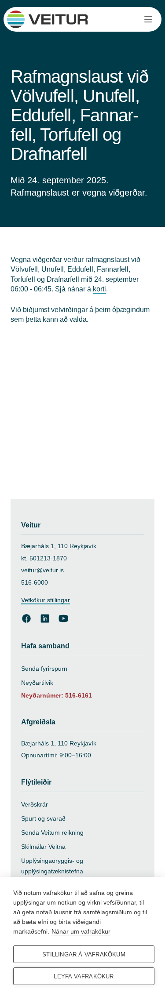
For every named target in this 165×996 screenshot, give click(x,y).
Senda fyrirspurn (44, 668)
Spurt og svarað (43, 818)
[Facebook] (26, 618)
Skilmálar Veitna (43, 846)
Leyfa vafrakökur (84, 976)
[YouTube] (63, 618)
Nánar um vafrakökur (80, 931)
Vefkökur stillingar (45, 599)
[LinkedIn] (45, 618)
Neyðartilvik (37, 682)
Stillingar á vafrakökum (83, 954)
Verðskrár (34, 804)
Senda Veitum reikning (52, 832)
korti (99, 289)
